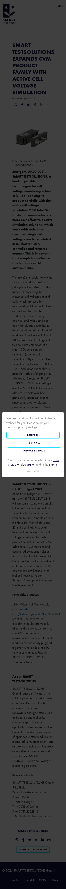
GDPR (36, 471)
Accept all (33, 435)
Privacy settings (34, 450)
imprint (53, 464)
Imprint (29, 471)
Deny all (34, 442)
